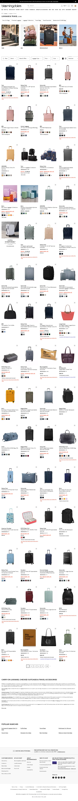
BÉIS (54, 700)
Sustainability (30, 769)
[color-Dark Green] (68, 456)
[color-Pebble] (4, 175)
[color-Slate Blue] (21, 296)
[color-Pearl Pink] (7, 215)
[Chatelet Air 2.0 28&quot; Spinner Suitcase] (48, 232)
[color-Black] (41, 96)
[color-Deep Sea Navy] (28, 377)
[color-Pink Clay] (9, 95)
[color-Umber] (62, 660)
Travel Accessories (6, 704)
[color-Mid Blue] (2, 454)
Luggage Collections (28, 20)
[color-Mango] (9, 215)
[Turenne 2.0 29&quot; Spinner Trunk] (10, 476)
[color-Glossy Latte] (24, 377)
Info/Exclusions (61, 751)
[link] (10, 92)
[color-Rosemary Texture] (68, 175)
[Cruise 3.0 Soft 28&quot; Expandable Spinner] (48, 516)
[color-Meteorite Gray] (24, 135)
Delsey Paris (30, 694)
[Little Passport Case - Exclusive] (29, 637)
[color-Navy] (43, 175)
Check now (73, 768)
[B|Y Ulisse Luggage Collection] (10, 194)
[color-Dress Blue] (26, 135)
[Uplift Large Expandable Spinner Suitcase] (48, 434)
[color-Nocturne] (7, 175)
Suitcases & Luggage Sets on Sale (9, 729)
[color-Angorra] (45, 175)
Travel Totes (5, 733)
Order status (17, 766)
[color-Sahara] (11, 175)
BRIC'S (60, 48)
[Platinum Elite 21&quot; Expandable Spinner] (29, 596)
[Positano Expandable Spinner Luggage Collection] (29, 194)
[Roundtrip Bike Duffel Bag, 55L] (10, 434)
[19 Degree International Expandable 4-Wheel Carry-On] (48, 311)
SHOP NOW (55, 1)
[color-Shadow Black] (21, 580)
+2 (12, 215)
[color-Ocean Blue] (4, 215)
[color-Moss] (60, 660)
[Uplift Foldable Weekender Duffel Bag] (29, 476)
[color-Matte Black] (47, 334)
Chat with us (4, 760)
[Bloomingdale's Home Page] (12, 6)
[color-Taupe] (66, 456)
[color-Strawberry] (60, 333)
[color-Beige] (68, 91)
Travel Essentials (47, 20)
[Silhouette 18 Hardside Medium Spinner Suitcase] (48, 396)
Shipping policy (5, 771)
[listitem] (39, 1)
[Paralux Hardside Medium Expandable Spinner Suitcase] (67, 194)
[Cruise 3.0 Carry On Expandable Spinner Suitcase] (29, 354)
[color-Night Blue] (4, 497)
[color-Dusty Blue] (4, 331)
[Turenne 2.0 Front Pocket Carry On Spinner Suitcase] (10, 558)
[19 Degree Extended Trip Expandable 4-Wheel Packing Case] (10, 73)
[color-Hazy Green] (7, 454)
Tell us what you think (6, 773)
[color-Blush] (24, 255)
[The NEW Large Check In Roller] (10, 114)
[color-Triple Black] (43, 618)
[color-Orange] (11, 215)
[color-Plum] (28, 456)
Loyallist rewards (18, 763)
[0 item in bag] (75, 5)
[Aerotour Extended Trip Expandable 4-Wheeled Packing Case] (48, 476)
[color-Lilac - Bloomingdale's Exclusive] (66, 499)
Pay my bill (16, 768)
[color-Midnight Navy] (47, 96)
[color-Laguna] (9, 175)
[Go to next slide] (74, 1)
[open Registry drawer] (72, 5)
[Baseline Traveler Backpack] (67, 396)
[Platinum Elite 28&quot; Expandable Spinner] (29, 558)
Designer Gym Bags (26, 733)
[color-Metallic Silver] (26, 296)
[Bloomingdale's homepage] (2, 13)
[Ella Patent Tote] (48, 637)
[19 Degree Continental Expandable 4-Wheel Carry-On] (67, 232)
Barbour (58, 700)
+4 (51, 175)
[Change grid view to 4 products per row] (63, 59)
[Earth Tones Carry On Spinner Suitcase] (67, 637)
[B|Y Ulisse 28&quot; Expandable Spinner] (10, 637)
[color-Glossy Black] (11, 95)
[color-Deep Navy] (24, 296)
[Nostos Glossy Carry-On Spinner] (10, 154)
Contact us (4, 763)
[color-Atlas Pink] (60, 91)
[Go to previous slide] (2, 1)
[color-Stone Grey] (43, 96)
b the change (30, 764)
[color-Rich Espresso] (28, 580)
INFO (51, 1)
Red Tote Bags (43, 733)
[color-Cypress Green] (21, 135)
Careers (28, 767)
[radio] (3, 96)
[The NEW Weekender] (48, 114)
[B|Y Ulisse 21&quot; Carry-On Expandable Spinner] (67, 476)
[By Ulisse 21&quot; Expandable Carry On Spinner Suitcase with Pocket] (10, 396)
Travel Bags (38, 20)
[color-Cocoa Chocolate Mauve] (68, 580)
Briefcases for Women (65, 728)
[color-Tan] (4, 376)
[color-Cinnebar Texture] (64, 175)
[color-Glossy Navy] (2, 95)
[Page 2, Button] (50, 666)
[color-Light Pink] (26, 96)
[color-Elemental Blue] (43, 457)
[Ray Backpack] (67, 596)
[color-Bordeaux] (26, 580)
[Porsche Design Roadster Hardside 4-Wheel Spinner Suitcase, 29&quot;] (48, 558)
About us (29, 762)
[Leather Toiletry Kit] (10, 354)
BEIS (22, 48)
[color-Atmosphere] (64, 660)
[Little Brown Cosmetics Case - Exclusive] (48, 354)
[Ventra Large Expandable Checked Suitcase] (67, 154)
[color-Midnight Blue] (62, 580)
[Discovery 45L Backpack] (67, 516)
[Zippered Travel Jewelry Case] (29, 516)
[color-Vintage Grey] (30, 580)
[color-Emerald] (21, 213)
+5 (70, 333)
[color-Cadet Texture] (60, 135)
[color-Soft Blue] (47, 618)
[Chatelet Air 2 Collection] (48, 154)
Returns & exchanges (6, 768)
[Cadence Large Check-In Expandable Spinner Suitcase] (29, 311)
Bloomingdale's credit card (20, 760)
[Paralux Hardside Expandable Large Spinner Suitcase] (10, 273)
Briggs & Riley (25, 694)
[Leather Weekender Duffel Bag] (67, 434)
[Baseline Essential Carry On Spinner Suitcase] (29, 434)
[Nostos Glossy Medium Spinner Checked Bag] (48, 194)
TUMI (3, 48)
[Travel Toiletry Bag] (10, 596)
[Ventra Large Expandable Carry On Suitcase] (67, 114)
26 (47, 666)
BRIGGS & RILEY (44, 48)
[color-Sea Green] (24, 213)
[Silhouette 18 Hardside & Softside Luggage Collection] (67, 273)
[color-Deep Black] (21, 334)
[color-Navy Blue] (28, 96)
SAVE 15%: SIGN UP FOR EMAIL (22, 751)
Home (5, 13)
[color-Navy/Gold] (68, 333)
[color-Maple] (64, 91)
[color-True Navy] (24, 580)
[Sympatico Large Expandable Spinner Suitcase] (29, 396)
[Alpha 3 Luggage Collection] (29, 154)
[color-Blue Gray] (2, 497)
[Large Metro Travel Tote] (67, 354)
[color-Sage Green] (26, 213)
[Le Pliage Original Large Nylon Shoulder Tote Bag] (67, 311)
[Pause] (75, 1)
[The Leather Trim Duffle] (10, 311)
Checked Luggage (16, 20)
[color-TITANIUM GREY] (26, 255)
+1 (12, 95)
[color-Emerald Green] (64, 580)
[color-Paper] (66, 333)
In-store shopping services (45, 764)
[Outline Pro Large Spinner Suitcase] (67, 558)
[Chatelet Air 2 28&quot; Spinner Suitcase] (29, 73)
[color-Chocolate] (21, 96)
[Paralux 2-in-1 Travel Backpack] (48, 273)
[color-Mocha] (62, 333)
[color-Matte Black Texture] (62, 254)
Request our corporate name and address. (52, 794)
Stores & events (43, 771)
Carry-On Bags (6, 20)
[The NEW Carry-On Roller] (67, 73)
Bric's (21, 694)
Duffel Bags (24, 728)
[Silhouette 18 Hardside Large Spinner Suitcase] (29, 273)
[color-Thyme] (4, 95)
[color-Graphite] (21, 377)
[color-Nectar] (2, 175)
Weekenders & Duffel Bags (7, 697)
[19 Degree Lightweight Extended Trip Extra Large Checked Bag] (29, 232)
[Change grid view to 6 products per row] (65, 58)
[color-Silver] (24, 334)
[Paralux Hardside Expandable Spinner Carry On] (48, 73)
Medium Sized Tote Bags (65, 733)
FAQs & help (4, 766)
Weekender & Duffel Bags (59, 20)
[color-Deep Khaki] (9, 454)
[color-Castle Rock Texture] (64, 135)
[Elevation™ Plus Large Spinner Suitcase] (48, 596)
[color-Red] (21, 537)
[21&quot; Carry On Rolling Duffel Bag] (29, 114)
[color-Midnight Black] (60, 580)
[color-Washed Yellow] (7, 95)
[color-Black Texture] (62, 135)
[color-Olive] (45, 96)
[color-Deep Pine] (49, 334)
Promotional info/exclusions (64, 768)
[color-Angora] (24, 96)
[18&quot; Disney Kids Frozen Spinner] (10, 516)
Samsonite (36, 694)
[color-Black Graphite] (28, 255)
